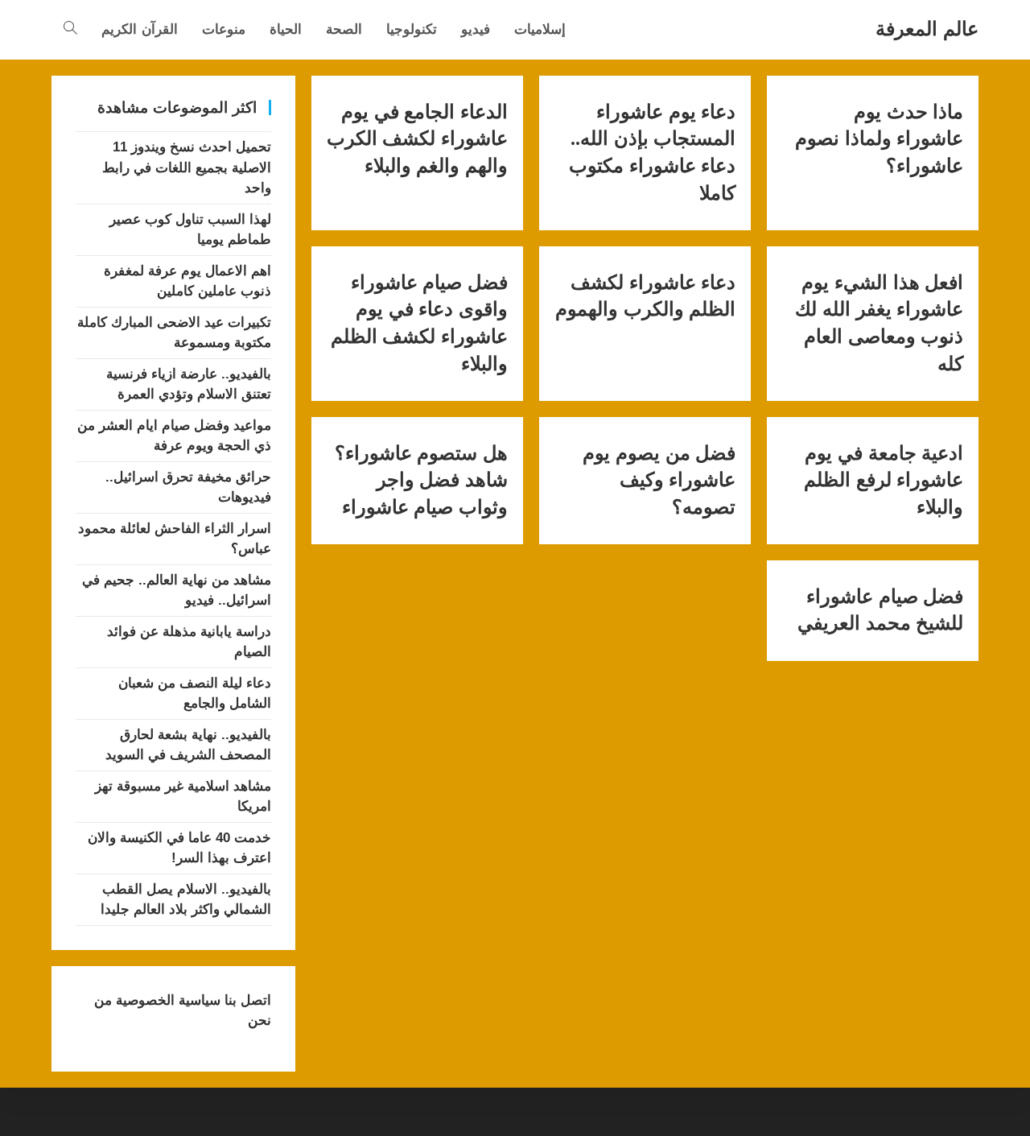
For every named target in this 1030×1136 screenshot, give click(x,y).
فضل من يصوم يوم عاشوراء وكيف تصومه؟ (659, 480)
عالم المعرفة (927, 28)
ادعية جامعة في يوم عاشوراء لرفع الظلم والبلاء (883, 480)
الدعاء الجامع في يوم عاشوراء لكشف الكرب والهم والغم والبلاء (417, 138)
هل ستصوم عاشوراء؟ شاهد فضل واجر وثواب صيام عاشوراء (421, 480)
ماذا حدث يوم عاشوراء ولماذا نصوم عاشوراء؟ (879, 138)
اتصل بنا (245, 1000)
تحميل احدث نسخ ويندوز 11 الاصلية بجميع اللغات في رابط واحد (186, 167)
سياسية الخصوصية (166, 1000)
